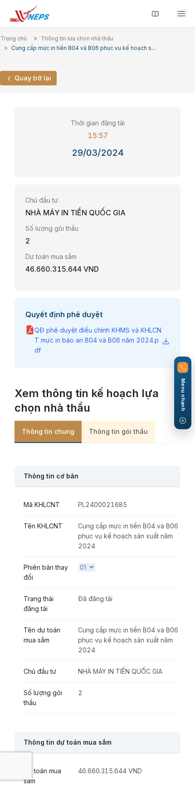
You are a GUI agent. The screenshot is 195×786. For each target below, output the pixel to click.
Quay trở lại (32, 78)
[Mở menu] (181, 13)
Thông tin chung (48, 431)
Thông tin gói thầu (118, 431)
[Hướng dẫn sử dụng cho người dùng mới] (155, 14)
